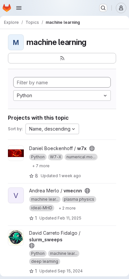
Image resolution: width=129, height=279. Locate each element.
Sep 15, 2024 (70, 270)
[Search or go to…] (103, 8)
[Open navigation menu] (19, 8)
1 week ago (70, 175)
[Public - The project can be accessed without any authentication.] (92, 148)
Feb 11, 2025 (69, 218)
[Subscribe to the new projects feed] (62, 58)
